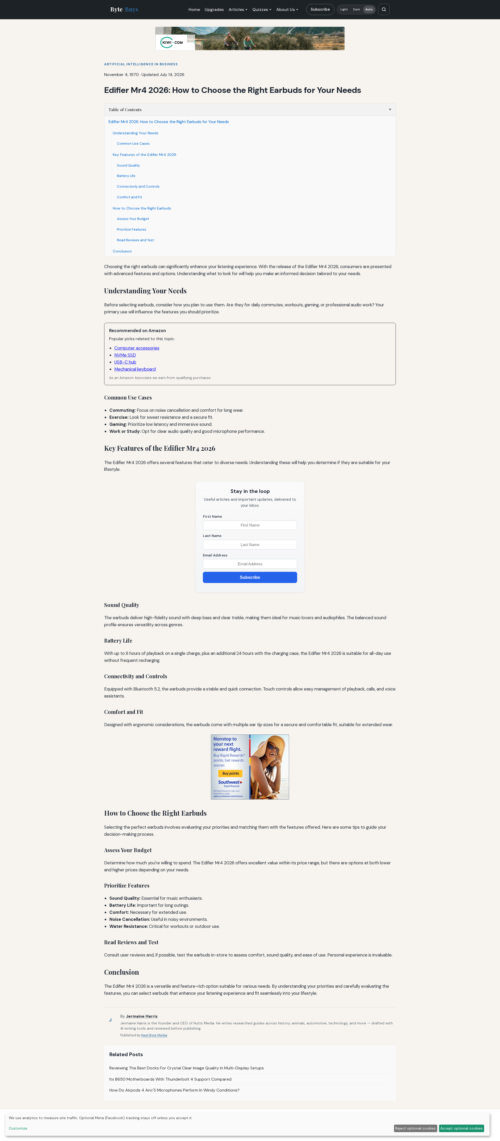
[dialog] (247, 1124)
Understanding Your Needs (135, 133)
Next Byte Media (154, 1035)
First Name (212, 516)
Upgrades (214, 9)
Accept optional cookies (461, 1128)
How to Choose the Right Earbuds (142, 208)
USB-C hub (125, 362)
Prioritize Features (131, 229)
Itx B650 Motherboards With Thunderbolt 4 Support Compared (170, 1079)
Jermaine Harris (142, 1016)
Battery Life (126, 176)
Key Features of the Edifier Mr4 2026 (144, 154)
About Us (285, 9)
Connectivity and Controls (138, 186)
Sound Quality (128, 165)
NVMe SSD (125, 355)
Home (194, 9)
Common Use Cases (133, 143)
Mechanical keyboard (135, 369)
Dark (356, 9)
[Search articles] (384, 9)
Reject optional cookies (415, 1128)
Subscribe (320, 9)
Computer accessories (136, 348)
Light (344, 9)
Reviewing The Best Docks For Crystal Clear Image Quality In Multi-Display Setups (186, 1068)
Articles (236, 9)
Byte (124, 9)
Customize (18, 1128)
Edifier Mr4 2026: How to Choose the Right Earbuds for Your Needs (169, 121)
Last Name (212, 536)
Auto (369, 9)
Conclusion (122, 251)
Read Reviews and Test (135, 240)
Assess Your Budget (133, 219)
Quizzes (260, 9)
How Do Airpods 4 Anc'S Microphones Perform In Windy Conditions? (174, 1090)
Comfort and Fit (129, 197)
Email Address (215, 555)
